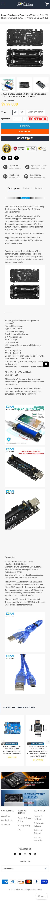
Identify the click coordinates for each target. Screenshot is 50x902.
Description (14, 188)
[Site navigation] (3, 4)
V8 (15, 112)
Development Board (16, 15)
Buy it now (25, 126)
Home (3, 15)
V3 (22, 112)
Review (38, 188)
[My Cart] (47, 4)
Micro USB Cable (35, 112)
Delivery (27, 188)
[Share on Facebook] (3, 158)
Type (3, 112)
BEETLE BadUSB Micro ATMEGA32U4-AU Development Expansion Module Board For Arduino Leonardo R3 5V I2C (38, 751)
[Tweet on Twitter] (10, 158)
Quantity (5, 119)
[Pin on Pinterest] (16, 158)
